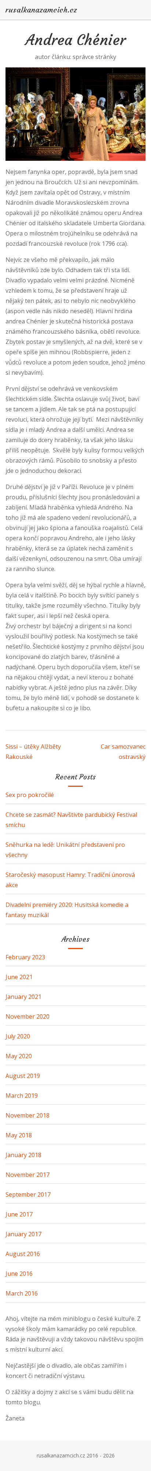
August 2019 (22, 1076)
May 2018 (18, 1135)
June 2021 (19, 977)
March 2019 (21, 1096)
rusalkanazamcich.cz (41, 9)
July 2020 (17, 1036)
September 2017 (28, 1194)
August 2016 (22, 1254)
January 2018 (23, 1155)
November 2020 (27, 1016)
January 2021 (23, 997)
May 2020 (18, 1056)
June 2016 (19, 1274)
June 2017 (19, 1214)
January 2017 (23, 1234)
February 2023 (25, 957)
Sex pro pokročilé (29, 795)
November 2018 (27, 1115)
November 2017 (27, 1175)
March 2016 (21, 1293)
